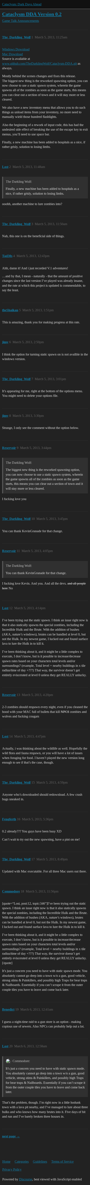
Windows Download (16, 49)
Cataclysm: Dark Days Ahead (21, 4)
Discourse (25, 1179)
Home (6, 1161)
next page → (11, 1136)
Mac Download (12, 54)
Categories (22, 1161)
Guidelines (40, 1161)
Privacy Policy (12, 1169)
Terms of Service (62, 1161)
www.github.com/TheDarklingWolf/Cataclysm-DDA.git (39, 63)
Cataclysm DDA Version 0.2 (32, 14)
